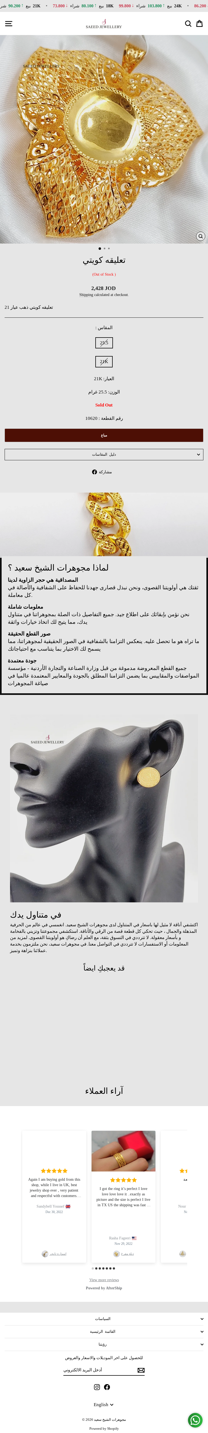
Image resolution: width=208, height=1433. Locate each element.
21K (104, 361)
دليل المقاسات (104, 454)
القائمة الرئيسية (102, 1332)
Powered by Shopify (104, 1428)
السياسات (102, 1319)
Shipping (86, 294)
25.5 (104, 342)
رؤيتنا (103, 1344)
